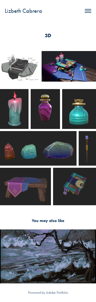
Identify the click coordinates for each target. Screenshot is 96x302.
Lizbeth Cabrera (23, 10)
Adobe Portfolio (57, 292)
